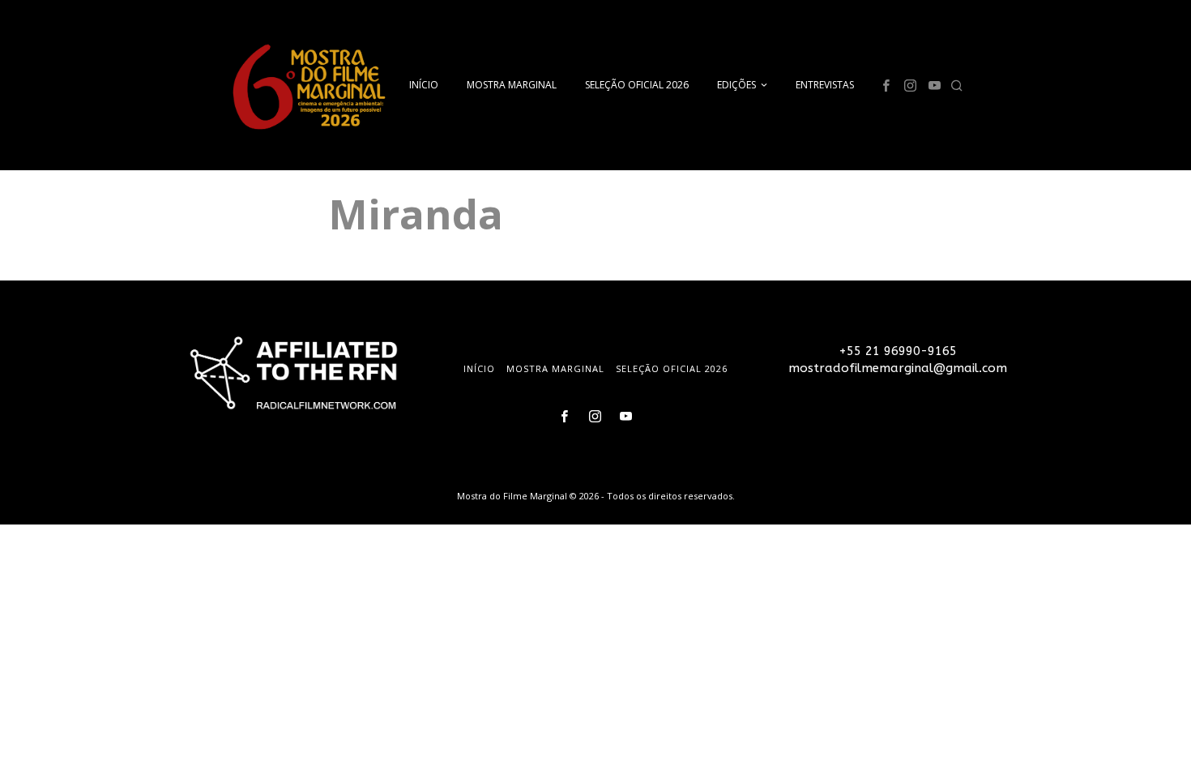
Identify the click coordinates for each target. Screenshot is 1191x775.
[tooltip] (885, 85)
